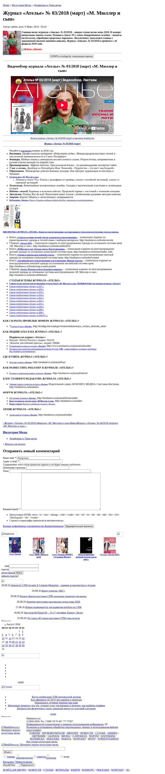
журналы (51, 757)
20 (13, 642)
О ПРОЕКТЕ (80, 736)
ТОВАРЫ (34, 733)
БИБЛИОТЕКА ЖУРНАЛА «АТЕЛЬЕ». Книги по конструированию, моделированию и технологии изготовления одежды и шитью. (61, 232)
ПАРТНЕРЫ (108, 736)
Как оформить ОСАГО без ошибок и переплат (56, 699)
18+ (128, 770)
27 (13, 645)
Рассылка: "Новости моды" (18, 761)
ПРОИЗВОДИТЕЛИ (53, 733)
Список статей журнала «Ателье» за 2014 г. (26, 295)
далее (21, 682)
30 (23, 645)
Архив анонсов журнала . (23, 415)
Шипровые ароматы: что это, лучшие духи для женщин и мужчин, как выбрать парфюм (56, 705)
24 (3, 645)
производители (24, 757)
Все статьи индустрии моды (41, 741)
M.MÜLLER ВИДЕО (14, 770)
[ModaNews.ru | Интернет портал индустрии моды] (13, 733)
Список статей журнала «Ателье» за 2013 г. (26, 298)
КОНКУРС (88, 770)
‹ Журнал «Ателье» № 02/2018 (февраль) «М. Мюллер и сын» (36, 423)
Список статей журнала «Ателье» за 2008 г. (26, 312)
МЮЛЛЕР (72, 733)
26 (10, 645)
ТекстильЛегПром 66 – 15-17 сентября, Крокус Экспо (53, 612)
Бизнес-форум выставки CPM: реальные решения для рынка (53, 596)
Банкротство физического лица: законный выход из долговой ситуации (56, 708)
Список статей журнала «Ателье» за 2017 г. (26, 286)
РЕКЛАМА (53, 738)
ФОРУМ (94, 736)
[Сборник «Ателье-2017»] (110, 552)
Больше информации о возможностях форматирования (33, 526)
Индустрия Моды (21, 5)
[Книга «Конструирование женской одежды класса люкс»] (86, 552)
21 (16, 642)
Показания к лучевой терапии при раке (56, 702)
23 (23, 642)
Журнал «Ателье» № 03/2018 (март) (62, 144)
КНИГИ (75, 770)
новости (41, 756)
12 (10, 638)
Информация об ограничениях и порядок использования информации (65, 724)
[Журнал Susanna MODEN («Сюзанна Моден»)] (62, 552)
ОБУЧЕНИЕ (39, 736)
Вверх (73, 423)
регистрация (8, 572)
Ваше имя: (9, 458)
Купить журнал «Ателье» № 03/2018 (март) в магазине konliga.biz (62, 138)
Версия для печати (15, 444)
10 (3, 638)
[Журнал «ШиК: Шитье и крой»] (39, 552)
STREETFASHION (108, 738)
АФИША (112, 733)
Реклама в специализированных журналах (30, 373)
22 (20, 642)
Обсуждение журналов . (23, 398)
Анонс (15, 554)
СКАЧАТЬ (53, 736)
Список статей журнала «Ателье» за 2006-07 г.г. (28, 315)
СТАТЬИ (100, 733)
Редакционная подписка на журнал (27, 346)
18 (6, 642)
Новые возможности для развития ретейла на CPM (53, 607)
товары (11, 756)
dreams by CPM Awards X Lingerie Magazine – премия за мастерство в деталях (53, 585)
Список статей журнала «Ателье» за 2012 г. (26, 301)
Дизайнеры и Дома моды (47, 5)
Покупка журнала (20, 362)
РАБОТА (66, 738)
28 (16, 645)
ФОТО (92, 738)
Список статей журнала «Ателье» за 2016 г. (26, 289)
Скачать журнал (21, 326)
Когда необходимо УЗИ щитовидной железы (56, 696)
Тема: (6, 471)
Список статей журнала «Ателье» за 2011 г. (26, 304)
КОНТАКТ (79, 738)
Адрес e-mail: (11, 461)
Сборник (110, 554)
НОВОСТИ (86, 733)
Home (6, 5)
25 (6, 645)
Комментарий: (12, 509)
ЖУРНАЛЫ (62, 770)
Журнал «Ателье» (33, 49)
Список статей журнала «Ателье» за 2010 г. (26, 307)
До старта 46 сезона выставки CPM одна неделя (53, 618)
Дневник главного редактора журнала (28, 384)
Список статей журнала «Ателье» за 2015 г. (26, 292)
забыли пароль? (10, 576)
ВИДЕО (65, 736)
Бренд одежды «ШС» (53, 590)
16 (23, 638)
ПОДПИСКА (37, 738)
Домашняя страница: (14, 467)
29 (20, 645)
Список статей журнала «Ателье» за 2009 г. (26, 310)
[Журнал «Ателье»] (15, 552)
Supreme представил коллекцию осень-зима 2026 (53, 601)
